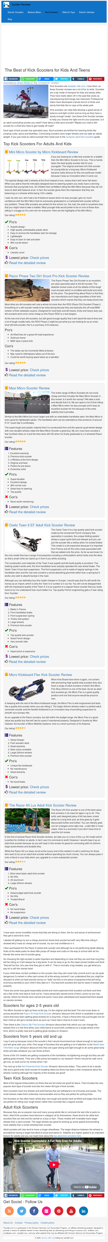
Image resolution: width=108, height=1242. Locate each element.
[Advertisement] (54, 46)
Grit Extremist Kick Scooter (35, 1066)
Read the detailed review (27, 262)
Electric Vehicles (86, 12)
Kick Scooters (51, 12)
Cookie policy (47, 1222)
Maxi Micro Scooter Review (29, 387)
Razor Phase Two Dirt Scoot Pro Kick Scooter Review (49, 275)
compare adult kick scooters (80, 136)
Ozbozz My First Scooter (33, 1024)
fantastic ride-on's (76, 86)
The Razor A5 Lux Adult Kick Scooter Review (42, 805)
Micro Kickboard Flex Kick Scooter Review (40, 674)
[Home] (7, 5)
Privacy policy (32, 1222)
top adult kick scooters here (67, 1135)
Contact (18, 1222)
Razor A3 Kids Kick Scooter (38, 1013)
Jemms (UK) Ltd (47, 1237)
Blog (10, 19)
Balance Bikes (34, 12)
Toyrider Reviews (21, 4)
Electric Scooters (15, 12)
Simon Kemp (23, 82)
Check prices (39, 257)
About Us (8, 1222)
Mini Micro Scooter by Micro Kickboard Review (43, 151)
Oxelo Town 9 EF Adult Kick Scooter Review (42, 524)
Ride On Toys (68, 12)
